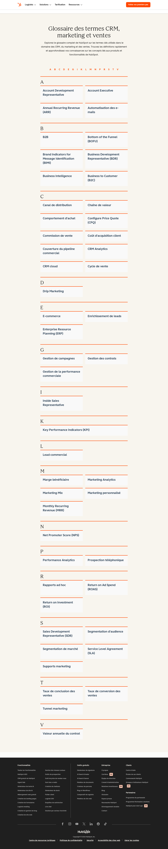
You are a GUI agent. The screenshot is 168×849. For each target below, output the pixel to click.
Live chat (48, 807)
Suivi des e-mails (51, 782)
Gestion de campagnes (59, 358)
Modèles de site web (84, 799)
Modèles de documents (85, 782)
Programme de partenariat (135, 798)
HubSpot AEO (22, 774)
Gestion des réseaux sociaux (55, 770)
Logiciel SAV (49, 799)
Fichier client (49, 794)
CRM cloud (50, 266)
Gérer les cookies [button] (132, 840)
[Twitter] (84, 824)
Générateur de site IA (25, 790)
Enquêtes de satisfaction (54, 802)
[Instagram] (69, 824)
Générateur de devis (52, 790)
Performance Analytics (59, 560)
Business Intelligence (57, 176)
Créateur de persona (84, 786)
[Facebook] (62, 824)
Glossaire (105, 794)
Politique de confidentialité (71, 840)
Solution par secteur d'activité (55, 811)
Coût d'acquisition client (104, 235)
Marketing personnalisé (104, 493)
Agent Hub (21, 782)
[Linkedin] (91, 824)
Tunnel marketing (55, 708)
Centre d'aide (131, 770)
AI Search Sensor (83, 778)
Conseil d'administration (110, 782)
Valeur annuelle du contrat (61, 733)
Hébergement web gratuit (27, 794)
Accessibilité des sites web (109, 840)
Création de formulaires (26, 802)
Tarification (60, 4)
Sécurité (90, 840)
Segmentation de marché (60, 649)
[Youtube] (76, 824)
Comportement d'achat (59, 218)
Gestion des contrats (102, 358)
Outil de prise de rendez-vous (55, 778)
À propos (105, 770)
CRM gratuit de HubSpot (26, 778)
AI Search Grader (83, 774)
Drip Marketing (53, 291)
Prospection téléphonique (106, 560)
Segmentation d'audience (105, 631)
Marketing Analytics (101, 479)
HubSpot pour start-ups (136, 806)
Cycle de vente (98, 266)
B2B (45, 137)
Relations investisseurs (112, 786)
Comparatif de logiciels (85, 794)
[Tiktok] (105, 824)
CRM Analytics (97, 249)
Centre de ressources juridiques (42, 840)
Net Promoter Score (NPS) (61, 535)
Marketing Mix (53, 493)
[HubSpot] (19, 5)
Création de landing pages (27, 799)
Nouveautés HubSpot (109, 802)
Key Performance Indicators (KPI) (66, 430)
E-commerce (52, 316)
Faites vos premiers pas (138, 5)
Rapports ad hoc (54, 585)
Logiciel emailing (24, 807)
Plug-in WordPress (83, 790)
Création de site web (25, 815)
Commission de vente (58, 235)
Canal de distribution (57, 205)
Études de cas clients (133, 774)
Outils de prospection (53, 774)
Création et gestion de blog (27, 811)
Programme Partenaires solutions (138, 802)
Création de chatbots (52, 786)
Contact (104, 811)
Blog (103, 790)
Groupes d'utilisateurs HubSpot (137, 784)
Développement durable (110, 807)
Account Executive (100, 90)
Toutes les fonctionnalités (27, 770)
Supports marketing (57, 666)
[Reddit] (98, 824)
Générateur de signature (86, 770)
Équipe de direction (108, 778)
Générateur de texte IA (26, 786)
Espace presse (107, 799)
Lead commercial (55, 455)
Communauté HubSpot (134, 778)
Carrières (107, 774)
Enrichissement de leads (104, 316)
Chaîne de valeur (99, 205)
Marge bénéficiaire (56, 479)
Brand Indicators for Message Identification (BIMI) (58, 159)
